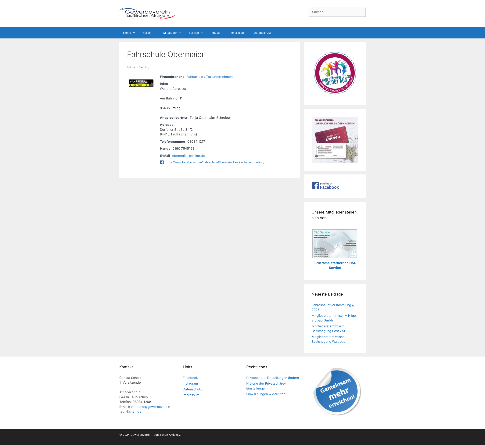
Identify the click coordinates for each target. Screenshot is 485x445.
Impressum (238, 32)
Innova (215, 32)
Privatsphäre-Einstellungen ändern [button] (272, 378)
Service (194, 32)
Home (127, 32)
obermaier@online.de (188, 156)
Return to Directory (138, 67)
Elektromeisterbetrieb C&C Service (335, 265)
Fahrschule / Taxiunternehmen (209, 77)
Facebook (190, 378)
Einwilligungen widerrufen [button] (265, 394)
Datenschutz (262, 32)
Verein (147, 32)
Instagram (190, 383)
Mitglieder (170, 32)
